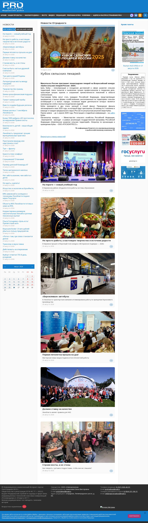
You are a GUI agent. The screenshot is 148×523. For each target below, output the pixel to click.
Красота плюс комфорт (13, 154)
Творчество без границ (13, 89)
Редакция (61, 15)
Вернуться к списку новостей (53, 136)
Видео (52, 15)
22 (27, 285)
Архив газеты (127, 24)
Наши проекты (15, 15)
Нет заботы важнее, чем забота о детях (17, 176)
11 (9, 282)
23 (32, 285)
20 (18, 285)
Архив (3, 15)
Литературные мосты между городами (15, 82)
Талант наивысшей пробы (14, 100)
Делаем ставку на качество (57, 409)
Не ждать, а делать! (11, 183)
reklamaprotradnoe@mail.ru (115, 493)
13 (18, 282)
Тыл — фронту (9, 148)
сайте (112, 113)
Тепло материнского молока (15, 170)
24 (5, 287)
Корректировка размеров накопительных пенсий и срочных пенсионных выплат (17, 213)
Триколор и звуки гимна (13, 244)
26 (14, 287)
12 (14, 282)
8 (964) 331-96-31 (131, 491)
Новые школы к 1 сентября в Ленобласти (15, 111)
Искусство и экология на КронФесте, (18, 188)
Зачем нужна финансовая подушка (17, 94)
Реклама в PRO (74, 15)
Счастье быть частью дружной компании (16, 69)
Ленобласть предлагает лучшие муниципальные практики (16, 134)
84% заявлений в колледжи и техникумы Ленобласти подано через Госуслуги (16, 196)
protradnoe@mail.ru (63, 491)
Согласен (134, 516)
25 (9, 287)
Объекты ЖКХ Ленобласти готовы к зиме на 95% (18, 204)
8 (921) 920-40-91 (123, 487)
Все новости (9, 29)
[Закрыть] (145, 513)
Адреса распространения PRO (107, 15)
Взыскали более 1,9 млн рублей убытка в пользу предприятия (16, 230)
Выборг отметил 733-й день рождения (15, 256)
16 (32, 282)
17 (5, 285)
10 (5, 282)
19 (14, 285)
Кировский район (24, 29)
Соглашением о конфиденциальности (39, 518)
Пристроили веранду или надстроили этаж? (13, 142)
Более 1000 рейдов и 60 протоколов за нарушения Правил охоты (18, 119)
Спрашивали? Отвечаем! (13, 159)
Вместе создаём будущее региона (17, 105)
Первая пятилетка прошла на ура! (60, 355)
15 (27, 282)
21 (23, 285)
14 (23, 282)
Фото (44, 15)
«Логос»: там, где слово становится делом (18, 237)
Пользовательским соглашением (13, 518)
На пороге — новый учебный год (59, 185)
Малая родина (32, 15)
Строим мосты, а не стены (56, 465)
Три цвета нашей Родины (14, 76)
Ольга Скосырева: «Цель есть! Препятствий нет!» (15, 222)
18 (9, 285)
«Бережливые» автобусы (55, 296)
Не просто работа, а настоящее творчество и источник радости (76, 240)
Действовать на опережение (15, 249)
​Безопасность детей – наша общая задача (17, 127)
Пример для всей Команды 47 (15, 165)
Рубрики (86, 15)
